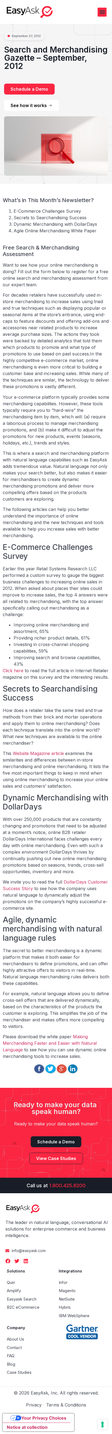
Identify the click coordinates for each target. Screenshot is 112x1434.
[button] (102, 12)
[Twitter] (16, 1261)
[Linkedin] (25, 1261)
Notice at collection (27, 1427)
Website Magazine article (38, 753)
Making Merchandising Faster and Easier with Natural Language (50, 1043)
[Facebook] (7, 1261)
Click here (13, 670)
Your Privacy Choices (43, 1418)
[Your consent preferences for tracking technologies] (102, 1424)
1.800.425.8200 (67, 1185)
